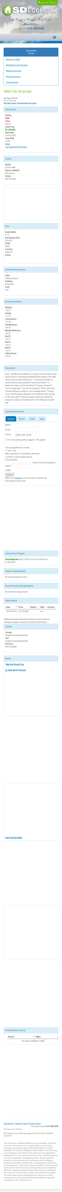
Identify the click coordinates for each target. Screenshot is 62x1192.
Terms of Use (21, 1123)
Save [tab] (42, 419)
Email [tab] (32, 419)
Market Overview (13, 71)
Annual (50, 607)
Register (44, 3)
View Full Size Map (13, 838)
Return (33, 607)
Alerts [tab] (22, 419)
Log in (53, 3)
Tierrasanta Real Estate (16, 147)
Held (42, 607)
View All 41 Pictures (16, 670)
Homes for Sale (13, 59)
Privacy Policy (34, 1123)
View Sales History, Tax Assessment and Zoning (20, 103)
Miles (38, 1037)
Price (20, 607)
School (11, 1037)
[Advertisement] (19, 203)
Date (8, 607)
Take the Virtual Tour (14, 664)
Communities (12, 82)
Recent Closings (13, 76)
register (18, 478)
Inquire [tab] (11, 419)
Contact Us (9, 1123)
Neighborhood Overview (17, 65)
